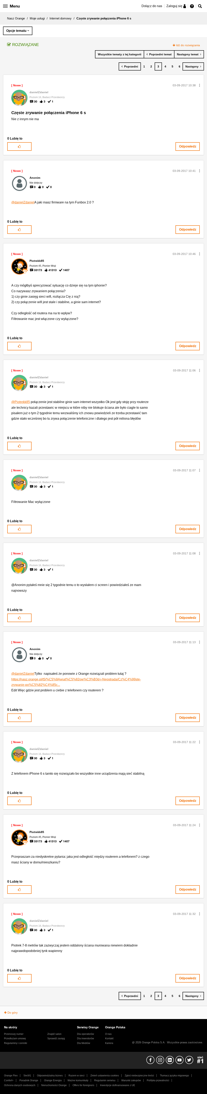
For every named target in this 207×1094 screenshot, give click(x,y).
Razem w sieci (76, 1075)
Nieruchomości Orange (54, 1085)
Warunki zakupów (131, 1080)
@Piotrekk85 (20, 402)
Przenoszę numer (13, 1034)
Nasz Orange (16, 18)
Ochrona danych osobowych (19, 1085)
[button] (199, 85)
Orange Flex (11, 1075)
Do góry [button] (12, 1012)
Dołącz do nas (152, 6)
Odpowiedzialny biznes (50, 1075)
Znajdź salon (54, 1034)
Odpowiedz (187, 146)
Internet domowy (61, 18)
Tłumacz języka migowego (174, 1075)
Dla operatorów (85, 1034)
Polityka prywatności (158, 1080)
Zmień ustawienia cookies (104, 1075)
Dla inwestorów (85, 1038)
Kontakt (109, 1038)
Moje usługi (37, 18)
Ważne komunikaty (78, 1080)
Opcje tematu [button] (16, 30)
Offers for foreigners (83, 1085)
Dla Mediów (83, 1043)
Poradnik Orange (28, 1080)
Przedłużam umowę (15, 1038)
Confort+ (9, 1080)
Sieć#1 (27, 1075)
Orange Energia (53, 1080)
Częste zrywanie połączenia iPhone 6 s (48, 112)
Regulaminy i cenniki (15, 1043)
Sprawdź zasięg (56, 1038)
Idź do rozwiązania (188, 45)
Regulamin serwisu (104, 1080)
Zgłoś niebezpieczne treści (139, 1075)
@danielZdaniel (22, 202)
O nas (108, 1034)
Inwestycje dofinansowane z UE (117, 1085)
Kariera (109, 1043)
